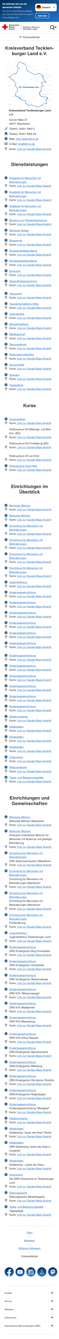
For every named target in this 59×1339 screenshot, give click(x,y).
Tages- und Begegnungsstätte (26, 777)
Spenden (14, 375)
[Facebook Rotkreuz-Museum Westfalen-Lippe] (9, 1272)
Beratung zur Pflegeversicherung (28, 220)
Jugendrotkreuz (18, 582)
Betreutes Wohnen (20, 505)
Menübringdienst (18, 324)
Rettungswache (18, 767)
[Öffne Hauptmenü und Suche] (53, 27)
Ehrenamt (14, 271)
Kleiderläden (16, 726)
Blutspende (15, 240)
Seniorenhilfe (16, 365)
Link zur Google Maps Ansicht (34, 149)
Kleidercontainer (18, 716)
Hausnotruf (15, 293)
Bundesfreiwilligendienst (23, 251)
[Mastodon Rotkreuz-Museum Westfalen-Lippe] (52, 1272)
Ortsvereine (16, 757)
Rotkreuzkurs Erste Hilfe (23, 466)
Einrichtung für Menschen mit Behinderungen (26, 528)
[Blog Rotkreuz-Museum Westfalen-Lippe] (31, 1272)
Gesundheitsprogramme (23, 281)
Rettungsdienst (17, 344)
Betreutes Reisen (19, 230)
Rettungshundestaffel (21, 354)
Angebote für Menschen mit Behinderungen (25, 180)
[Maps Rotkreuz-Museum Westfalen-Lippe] (41, 1272)
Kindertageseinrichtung (22, 592)
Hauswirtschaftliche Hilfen (24, 304)
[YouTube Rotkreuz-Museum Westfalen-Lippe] (20, 1272)
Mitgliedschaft (17, 334)
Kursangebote (17, 419)
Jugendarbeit (16, 314)
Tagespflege (16, 385)
